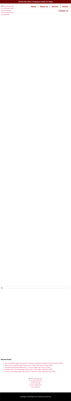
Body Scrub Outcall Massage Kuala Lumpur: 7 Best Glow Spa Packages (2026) (29, 365)
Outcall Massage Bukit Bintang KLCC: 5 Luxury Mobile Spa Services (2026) (27, 367)
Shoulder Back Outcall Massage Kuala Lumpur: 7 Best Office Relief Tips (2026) (28, 369)
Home (33, 7)
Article (65, 7)
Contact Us (63, 11)
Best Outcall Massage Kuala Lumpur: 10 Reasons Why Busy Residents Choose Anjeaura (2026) (34, 363)
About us (44, 7)
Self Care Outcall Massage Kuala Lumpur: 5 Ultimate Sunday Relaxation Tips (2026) (30, 371)
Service (55, 7)
